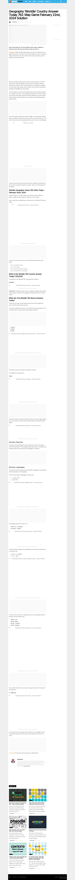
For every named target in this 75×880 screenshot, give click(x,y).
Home (26, 1)
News (30, 1)
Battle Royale (40, 1)
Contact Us (47, 1)
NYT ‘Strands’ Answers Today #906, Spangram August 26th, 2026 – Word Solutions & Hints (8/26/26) (36, 858)
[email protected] (27, 766)
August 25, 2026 (18, 813)
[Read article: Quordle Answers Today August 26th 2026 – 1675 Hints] (38, 822)
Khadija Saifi (20, 759)
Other (11, 800)
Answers (34, 1)
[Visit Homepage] (16, 1)
